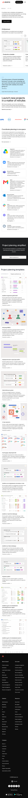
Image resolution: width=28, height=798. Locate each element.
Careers (3, 751)
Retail (3, 719)
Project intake (17, 687)
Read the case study (6, 109)
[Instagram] (14, 786)
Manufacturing (5, 726)
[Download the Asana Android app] (18, 794)
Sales (3, 714)
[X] (9, 786)
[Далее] (22, 652)
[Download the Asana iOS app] (9, 794)
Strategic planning (18, 684)
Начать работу (19, 2)
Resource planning (18, 682)
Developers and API (18, 724)
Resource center (18, 714)
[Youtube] (19, 786)
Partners (16, 726)
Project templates (18, 719)
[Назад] (6, 652)
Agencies (4, 731)
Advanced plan (5, 677)
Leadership (4, 746)
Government (4, 721)
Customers (4, 748)
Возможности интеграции (15, 156)
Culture (3, 756)
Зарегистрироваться (14, 257)
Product (3, 711)
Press (3, 758)
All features (4, 667)
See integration (10, 220)
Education (4, 724)
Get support (17, 704)
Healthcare (4, 716)
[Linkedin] (12, 786)
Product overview (5, 665)
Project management (6, 687)
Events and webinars (19, 716)
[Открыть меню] (25, 2)
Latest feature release (6, 670)
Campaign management (19, 665)
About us (3, 743)
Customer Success (18, 721)
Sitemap (16, 729)
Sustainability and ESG (6, 770)
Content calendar (18, 667)
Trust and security (5, 763)
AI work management (6, 684)
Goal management (18, 672)
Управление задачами (19, 689)
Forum (16, 711)
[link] (3, 9)
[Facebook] (16, 786)
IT (2, 709)
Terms (12, 790)
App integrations (5, 682)
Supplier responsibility (6, 768)
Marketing (4, 704)
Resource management (6, 689)
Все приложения (5, 141)
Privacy (15, 790)
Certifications (17, 709)
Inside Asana (4, 753)
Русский (15, 781)
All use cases (17, 692)
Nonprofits (4, 729)
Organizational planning (19, 677)
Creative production (18, 670)
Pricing (3, 672)
